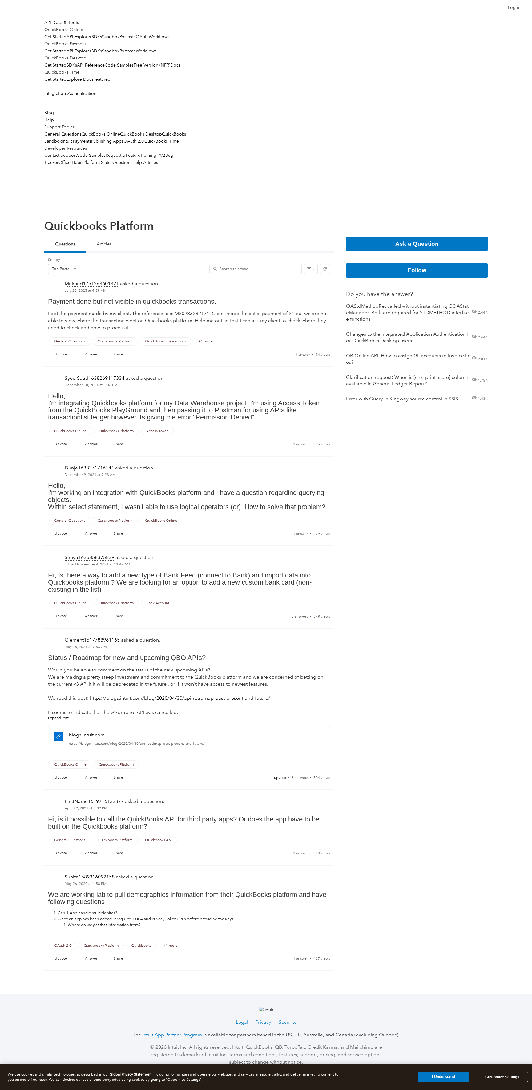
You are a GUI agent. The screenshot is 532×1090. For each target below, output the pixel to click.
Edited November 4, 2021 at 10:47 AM (97, 564)
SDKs (96, 36)
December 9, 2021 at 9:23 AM (90, 474)
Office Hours (70, 162)
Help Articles (145, 162)
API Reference (91, 65)
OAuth (142, 36)
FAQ (160, 155)
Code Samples (119, 65)
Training (148, 155)
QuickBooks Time (161, 141)
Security (287, 1022)
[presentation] (189, 321)
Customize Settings (502, 1077)
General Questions (62, 134)
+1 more (205, 341)
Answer (91, 354)
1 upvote (278, 778)
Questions (122, 162)
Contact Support (60, 155)
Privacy (263, 1022)
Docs (175, 65)
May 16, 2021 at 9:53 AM (86, 647)
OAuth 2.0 (133, 141)
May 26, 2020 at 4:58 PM (86, 883)
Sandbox (110, 36)
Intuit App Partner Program (172, 1035)
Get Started (55, 36)
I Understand (443, 1077)
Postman (127, 36)
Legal (242, 1022)
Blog (49, 112)
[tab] (65, 245)
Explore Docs (79, 79)
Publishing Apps (107, 141)
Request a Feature (123, 155)
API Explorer (78, 36)
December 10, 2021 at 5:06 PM (91, 385)
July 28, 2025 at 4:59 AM (86, 290)
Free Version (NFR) (152, 65)
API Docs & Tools (61, 22)
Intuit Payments (76, 141)
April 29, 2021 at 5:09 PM (86, 808)
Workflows (159, 36)
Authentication (82, 93)
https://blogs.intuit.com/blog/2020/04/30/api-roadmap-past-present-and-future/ (136, 743)
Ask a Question (417, 244)
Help (49, 120)
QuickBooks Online (100, 134)
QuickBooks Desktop (141, 134)
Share (118, 354)
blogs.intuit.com (87, 735)
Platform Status (97, 162)
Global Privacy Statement (130, 1074)
